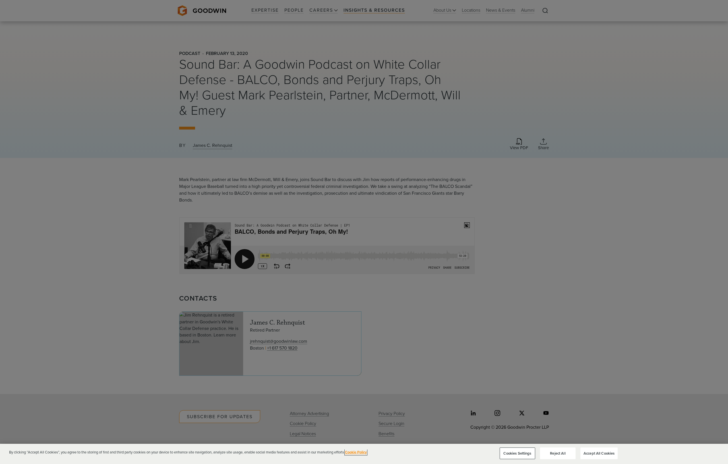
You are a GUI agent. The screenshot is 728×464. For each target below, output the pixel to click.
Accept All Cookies (599, 453)
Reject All (557, 453)
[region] (364, 454)
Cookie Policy (356, 452)
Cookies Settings (517, 453)
